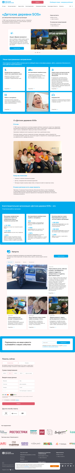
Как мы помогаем (12, 6)
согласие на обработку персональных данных (54, 346)
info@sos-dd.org (59, 454)
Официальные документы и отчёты (28, 454)
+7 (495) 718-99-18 (60, 456)
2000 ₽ (10, 373)
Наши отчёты (21, 6)
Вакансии (22, 459)
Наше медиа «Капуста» (53, 6)
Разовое (27, 362)
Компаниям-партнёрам (41, 6)
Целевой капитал (24, 461)
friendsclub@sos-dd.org (43, 455)
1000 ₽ (15, 373)
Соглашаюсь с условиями (11, 400)
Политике (27, 466)
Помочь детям (17, 48)
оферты (17, 400)
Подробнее (7, 88)
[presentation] (35, 52)
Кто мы (3, 6)
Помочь (38, 2)
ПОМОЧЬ (18, 403)
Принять (54, 466)
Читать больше (61, 256)
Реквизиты (22, 456)
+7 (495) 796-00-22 (42, 457)
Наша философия (24, 452)
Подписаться (63, 342)
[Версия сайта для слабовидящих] (70, 6)
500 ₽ (21, 373)
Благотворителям (29, 6)
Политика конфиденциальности (8, 466)
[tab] (6, 413)
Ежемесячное (10, 362)
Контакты (61, 6)
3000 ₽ (4, 373)
